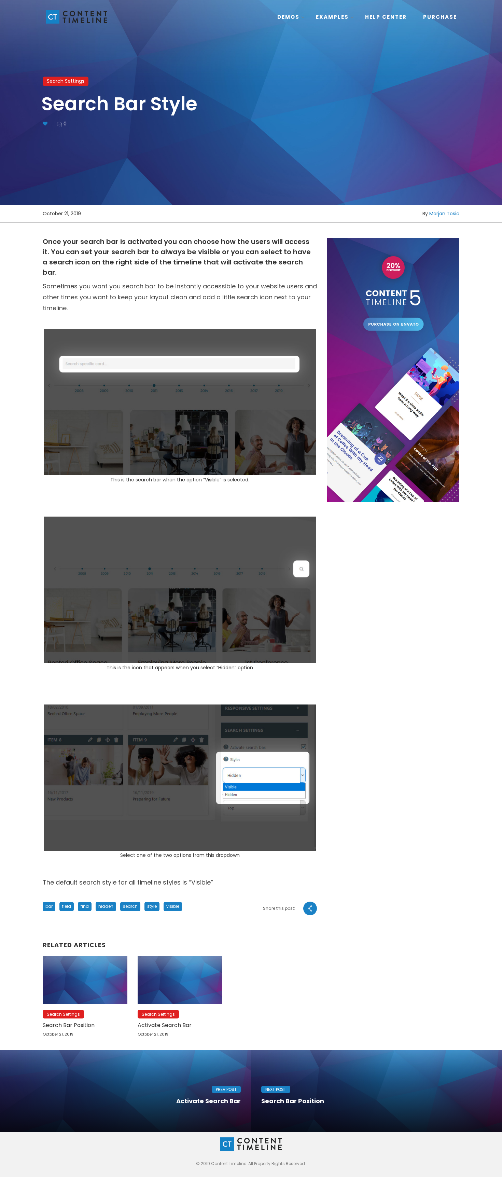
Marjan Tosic (444, 213)
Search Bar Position (69, 1025)
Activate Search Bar (165, 1025)
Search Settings (65, 81)
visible (172, 906)
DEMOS (288, 16)
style (152, 906)
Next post (275, 1089)
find (85, 906)
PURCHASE (440, 16)
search (130, 906)
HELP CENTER (386, 16)
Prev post (226, 1089)
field (66, 906)
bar (49, 906)
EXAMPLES (332, 16)
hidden (105, 906)
